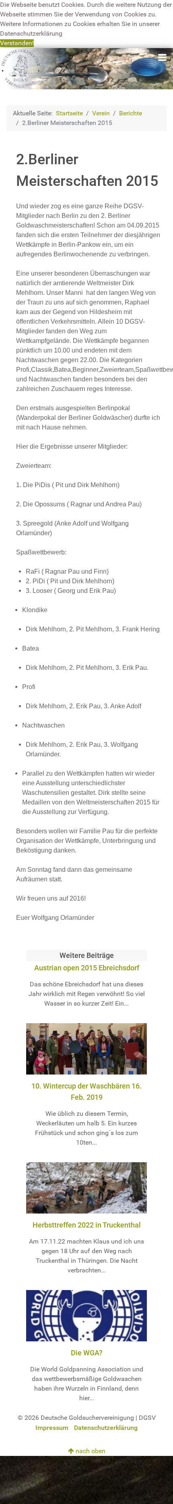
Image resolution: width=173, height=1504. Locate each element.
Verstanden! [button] (17, 43)
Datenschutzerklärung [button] (31, 33)
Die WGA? (87, 1353)
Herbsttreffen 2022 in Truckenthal (87, 1225)
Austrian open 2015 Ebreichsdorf (86, 968)
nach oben (89, 1451)
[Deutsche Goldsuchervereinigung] (86, 68)
